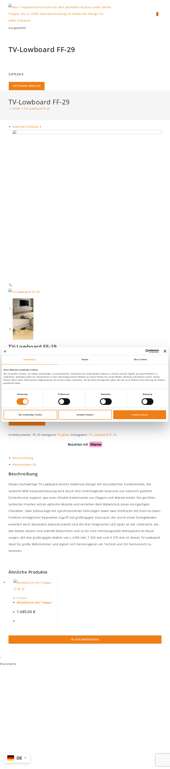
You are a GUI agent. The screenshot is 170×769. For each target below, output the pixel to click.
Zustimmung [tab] (29, 360)
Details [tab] (85, 360)
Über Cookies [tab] (140, 360)
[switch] (64, 401)
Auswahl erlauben (85, 415)
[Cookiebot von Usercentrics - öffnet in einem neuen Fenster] (141, 351)
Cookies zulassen (139, 415)
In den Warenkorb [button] (85, 639)
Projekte (22, 598)
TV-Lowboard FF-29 (37, 108)
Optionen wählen (26, 86)
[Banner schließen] (165, 351)
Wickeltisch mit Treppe (34, 602)
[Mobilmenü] (160, 14)
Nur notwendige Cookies (30, 415)
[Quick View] (19, 589)
